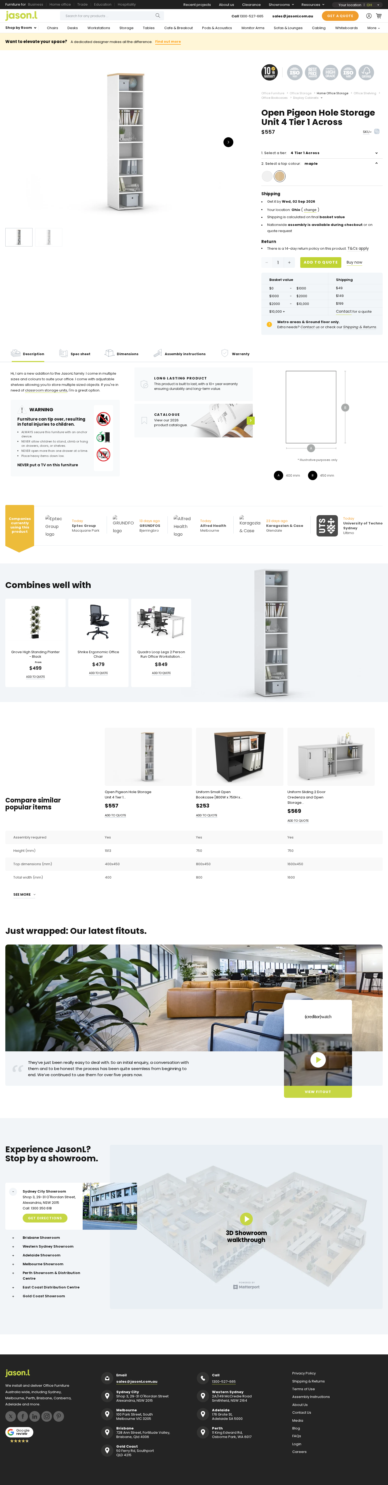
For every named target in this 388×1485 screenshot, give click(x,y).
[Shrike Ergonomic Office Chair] (98, 622)
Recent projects (197, 4)
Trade (82, 4)
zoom (128, 142)
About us (226, 4)
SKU (366, 131)
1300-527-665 (251, 16)
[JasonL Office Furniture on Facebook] (22, 1416)
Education (102, 4)
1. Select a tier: (290, 152)
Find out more (168, 41)
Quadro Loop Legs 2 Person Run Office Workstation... (161, 654)
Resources (311, 4)
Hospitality (127, 4)
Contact (344, 311)
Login (296, 1444)
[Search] (158, 15)
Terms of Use (303, 1389)
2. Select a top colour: (289, 163)
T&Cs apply (358, 248)
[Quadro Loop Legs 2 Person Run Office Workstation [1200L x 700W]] (161, 622)
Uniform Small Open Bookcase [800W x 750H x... (219, 794)
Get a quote (340, 15)
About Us (300, 1405)
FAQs (296, 1436)
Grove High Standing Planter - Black (35, 654)
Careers (299, 1452)
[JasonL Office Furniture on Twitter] (10, 1416)
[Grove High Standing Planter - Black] (35, 622)
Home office (60, 4)
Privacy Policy (304, 1373)
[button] (379, 15)
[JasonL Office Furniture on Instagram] (46, 1416)
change (310, 209)
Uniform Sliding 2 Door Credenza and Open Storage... (306, 797)
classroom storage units (46, 390)
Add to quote (321, 262)
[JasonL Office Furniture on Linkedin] (34, 1416)
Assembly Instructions (311, 1397)
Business (35, 4)
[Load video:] (318, 1060)
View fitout (318, 1091)
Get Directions (45, 1218)
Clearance (251, 4)
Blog (296, 1428)
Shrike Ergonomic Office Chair (98, 654)
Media (297, 1421)
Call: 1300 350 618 (37, 1208)
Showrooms (279, 4)
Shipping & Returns (308, 1381)
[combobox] (112, 15)
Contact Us (301, 1412)
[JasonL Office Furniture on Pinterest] (58, 1416)
